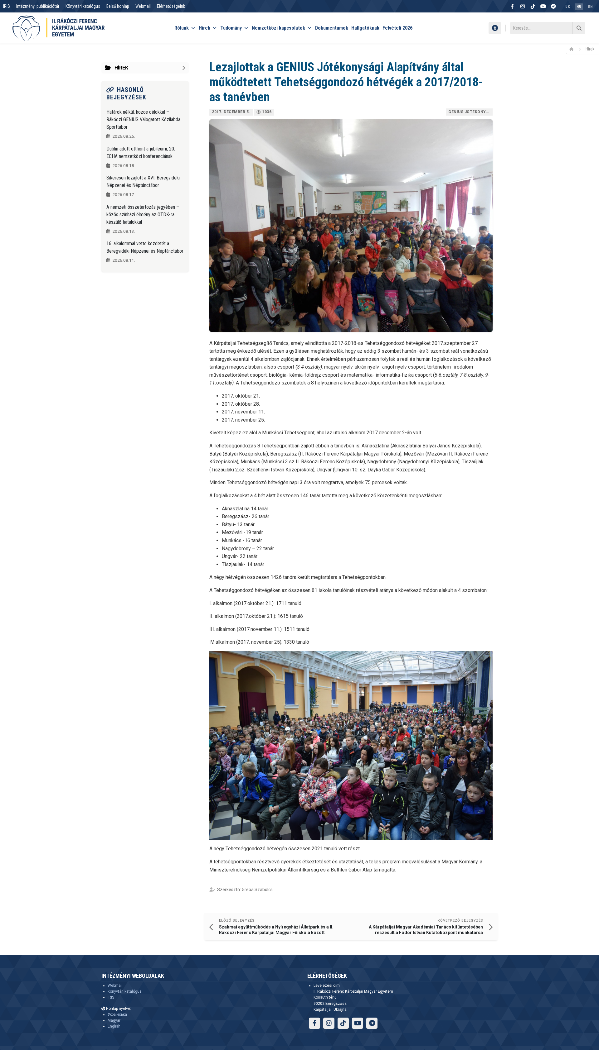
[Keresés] (578, 28)
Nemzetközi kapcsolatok (278, 28)
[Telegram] (553, 6)
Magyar (114, 1020)
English (114, 1026)
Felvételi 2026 (397, 28)
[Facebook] (512, 6)
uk (567, 7)
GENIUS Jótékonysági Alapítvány (470, 112)
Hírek (204, 28)
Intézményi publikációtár (37, 6)
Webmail (143, 6)
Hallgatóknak (365, 28)
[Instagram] (522, 6)
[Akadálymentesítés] (495, 28)
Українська (117, 1014)
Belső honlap (117, 6)
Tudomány (231, 28)
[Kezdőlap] (573, 48)
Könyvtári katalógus (83, 6)
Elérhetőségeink (171, 6)
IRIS (6, 6)
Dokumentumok (331, 28)
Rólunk (181, 28)
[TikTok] (532, 6)
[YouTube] (543, 6)
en (590, 7)
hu (579, 7)
